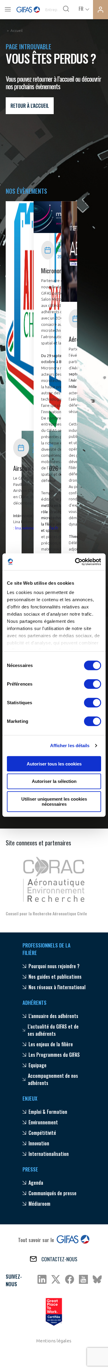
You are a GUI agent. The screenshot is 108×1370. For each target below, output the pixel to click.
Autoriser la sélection (54, 781)
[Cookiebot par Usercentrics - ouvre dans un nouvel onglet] (76, 562)
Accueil (16, 30)
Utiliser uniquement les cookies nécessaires (54, 801)
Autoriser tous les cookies (54, 763)
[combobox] (83, 8)
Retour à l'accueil (29, 105)
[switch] (92, 684)
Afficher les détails (70, 745)
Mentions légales (53, 1340)
